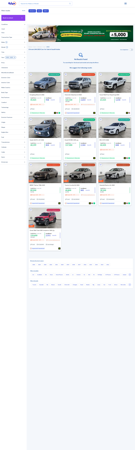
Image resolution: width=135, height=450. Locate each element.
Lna (39, 11)
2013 (102, 264)
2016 (85, 264)
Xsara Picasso (59, 274)
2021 (56, 264)
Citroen (32, 11)
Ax (84, 274)
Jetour (115, 284)
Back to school (8, 18)
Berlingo (100, 274)
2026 (33, 264)
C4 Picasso (117, 274)
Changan (75, 284)
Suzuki (59, 284)
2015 (90, 264)
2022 (51, 264)
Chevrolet (67, 284)
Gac (104, 284)
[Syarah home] (12, 3)
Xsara (51, 274)
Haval (81, 284)
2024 (45, 264)
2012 (107, 264)
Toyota (34, 284)
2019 (68, 264)
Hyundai (41, 284)
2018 (73, 264)
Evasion (79, 274)
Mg (93, 284)
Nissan (53, 284)
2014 (96, 264)
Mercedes (123, 284)
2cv (33, 274)
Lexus (98, 284)
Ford (109, 284)
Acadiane (39, 274)
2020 (62, 264)
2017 (79, 264)
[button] (30, 74)
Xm (46, 274)
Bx (94, 274)
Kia (47, 284)
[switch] (131, 50)
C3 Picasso (108, 274)
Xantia (67, 274)
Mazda (87, 284)
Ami (89, 274)
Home (30, 47)
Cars (34, 47)
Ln (72, 274)
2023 (45, 11)
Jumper (124, 274)
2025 (39, 264)
